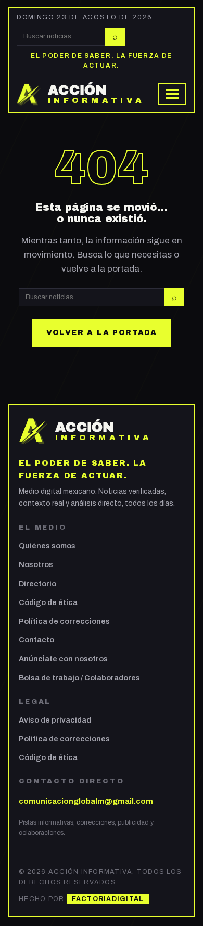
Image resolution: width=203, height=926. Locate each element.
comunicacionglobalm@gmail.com (86, 801)
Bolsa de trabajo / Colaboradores (79, 678)
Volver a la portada (101, 333)
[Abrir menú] (172, 94)
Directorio (37, 584)
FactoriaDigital (108, 899)
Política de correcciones (64, 621)
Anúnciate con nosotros (63, 658)
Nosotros (36, 564)
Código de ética (48, 602)
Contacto (36, 640)
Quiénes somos (47, 546)
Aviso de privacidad (55, 720)
